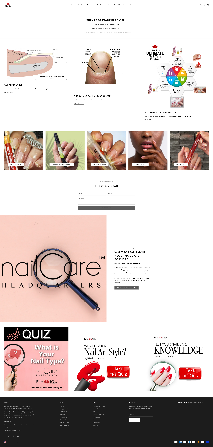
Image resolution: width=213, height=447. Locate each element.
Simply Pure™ (64, 409)
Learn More (148, 120)
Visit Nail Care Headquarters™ (126, 288)
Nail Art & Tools (64, 422)
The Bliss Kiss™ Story (99, 406)
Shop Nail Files (180, 164)
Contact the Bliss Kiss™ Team (12, 430)
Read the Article (8, 92)
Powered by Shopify (102, 442)
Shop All (80, 5)
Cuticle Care (96, 422)
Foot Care (100, 5)
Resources (96, 420)
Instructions (96, 417)
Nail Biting (95, 425)
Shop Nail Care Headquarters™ (62, 164)
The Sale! (117, 5)
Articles (95, 412)
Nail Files (62, 414)
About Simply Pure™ (99, 409)
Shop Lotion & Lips (140, 164)
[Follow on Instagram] (9, 436)
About (124, 5)
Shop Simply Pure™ (16, 164)
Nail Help (108, 5)
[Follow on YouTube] (18, 436)
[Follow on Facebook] (5, 436)
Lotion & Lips (63, 412)
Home (72, 5)
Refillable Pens (64, 417)
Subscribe (134, 420)
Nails (87, 5)
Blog (131, 5)
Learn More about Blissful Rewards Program (190, 402)
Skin (93, 5)
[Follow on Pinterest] (13, 436)
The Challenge (64, 425)
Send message (106, 208)
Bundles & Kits (64, 420)
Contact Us (139, 5)
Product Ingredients (98, 414)
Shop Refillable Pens (99, 164)
